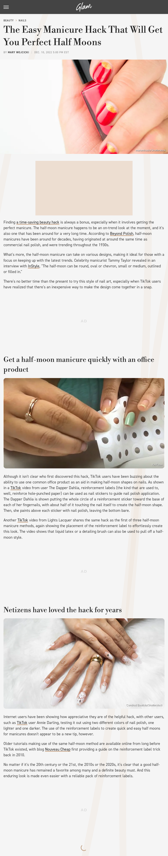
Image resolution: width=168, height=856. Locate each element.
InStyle (33, 266)
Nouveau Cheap (57, 749)
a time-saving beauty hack (37, 222)
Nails (22, 20)
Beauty (9, 20)
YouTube (157, 465)
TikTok (15, 487)
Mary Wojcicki (18, 52)
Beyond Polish (121, 233)
